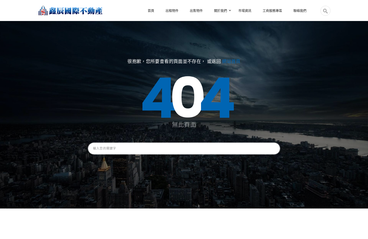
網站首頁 (231, 61)
